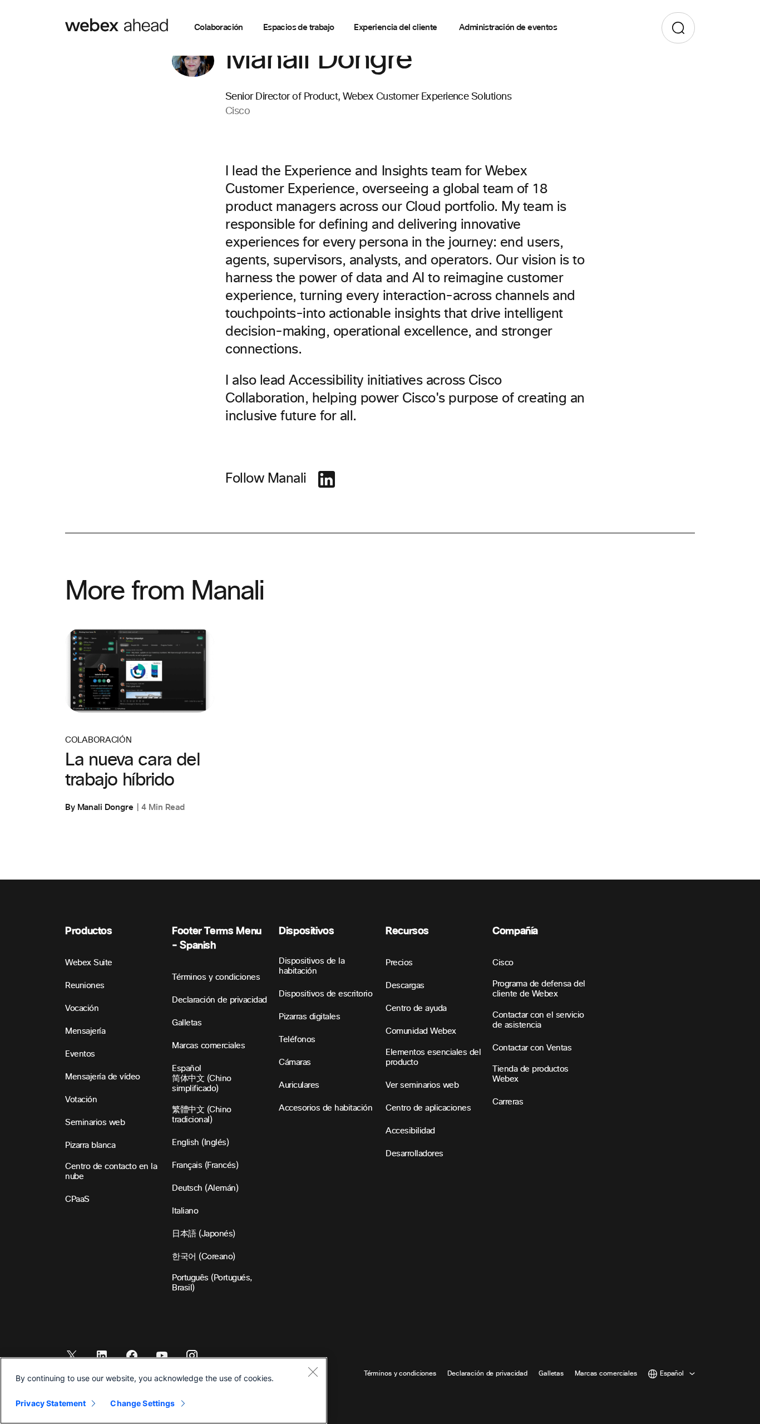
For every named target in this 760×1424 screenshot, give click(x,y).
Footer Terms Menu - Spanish (216, 938)
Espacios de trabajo (298, 27)
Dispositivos (306, 931)
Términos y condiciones (216, 977)
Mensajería (85, 1031)
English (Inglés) (200, 1142)
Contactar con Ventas (531, 1048)
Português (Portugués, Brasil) (212, 1283)
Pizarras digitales (309, 1017)
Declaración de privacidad (219, 1000)
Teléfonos (297, 1039)
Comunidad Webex (421, 1031)
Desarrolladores (414, 1154)
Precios (399, 963)
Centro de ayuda (416, 1008)
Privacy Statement (51, 1403)
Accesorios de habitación (325, 1108)
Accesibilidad (410, 1131)
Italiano (185, 1211)
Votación (81, 1100)
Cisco (503, 963)
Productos (88, 931)
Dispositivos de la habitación (311, 966)
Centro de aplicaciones (428, 1108)
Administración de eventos (508, 27)
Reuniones (85, 985)
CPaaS (77, 1199)
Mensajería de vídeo (102, 1077)
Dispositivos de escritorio (326, 994)
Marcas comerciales (208, 1046)
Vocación (81, 1008)
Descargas (405, 985)
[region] (163, 1390)
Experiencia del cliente (396, 27)
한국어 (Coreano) (203, 1257)
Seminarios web (95, 1122)
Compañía (515, 931)
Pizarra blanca (90, 1145)
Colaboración (218, 27)
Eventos (80, 1054)
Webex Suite (88, 963)
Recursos (407, 931)
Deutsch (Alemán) (205, 1188)
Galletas (186, 1023)
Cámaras (295, 1062)
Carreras (507, 1102)
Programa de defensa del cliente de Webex (538, 989)
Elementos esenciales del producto (433, 1057)
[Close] (312, 1371)
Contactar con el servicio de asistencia (538, 1020)
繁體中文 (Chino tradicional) (201, 1115)
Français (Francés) (205, 1165)
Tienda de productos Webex (530, 1074)
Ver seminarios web (422, 1085)
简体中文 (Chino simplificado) (201, 1083)
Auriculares (299, 1085)
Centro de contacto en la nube (111, 1171)
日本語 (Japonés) (203, 1234)
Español (186, 1068)
